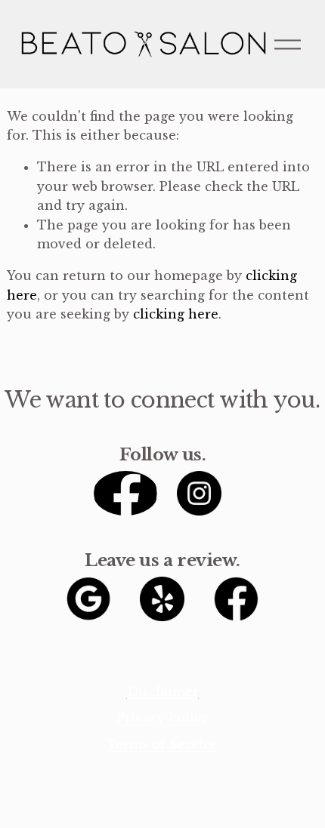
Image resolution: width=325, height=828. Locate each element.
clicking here (175, 314)
